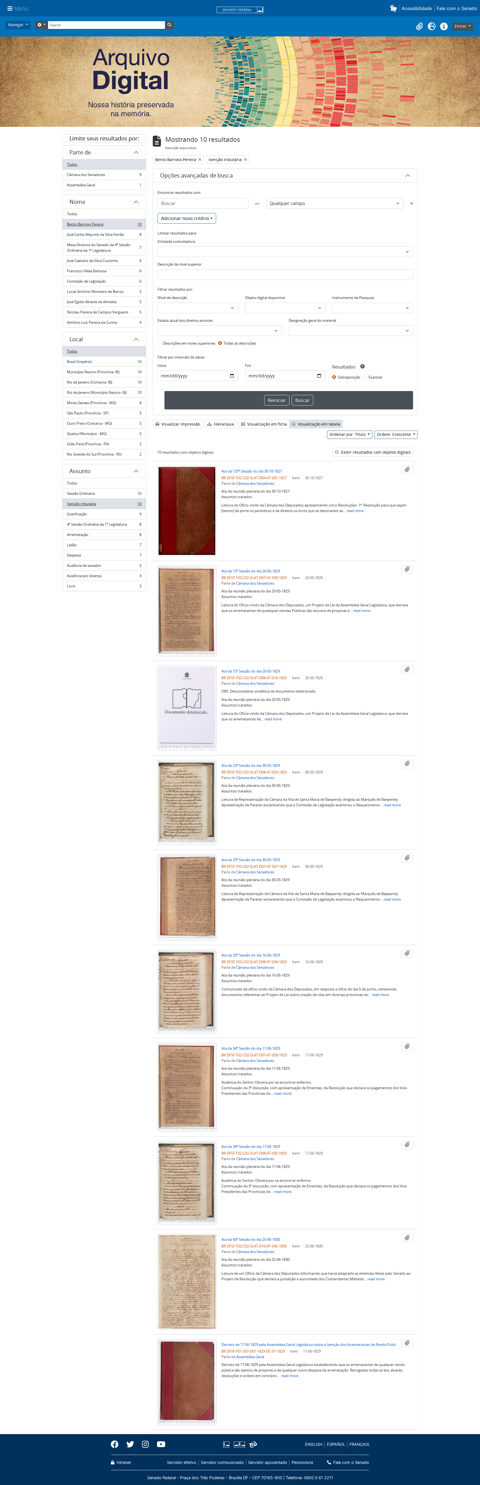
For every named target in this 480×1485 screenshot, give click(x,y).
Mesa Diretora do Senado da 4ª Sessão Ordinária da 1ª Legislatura (104, 247)
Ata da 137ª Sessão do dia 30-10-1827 (251, 471)
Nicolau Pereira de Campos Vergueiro (104, 313)
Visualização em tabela (318, 424)
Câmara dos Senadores (104, 176)
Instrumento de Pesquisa (353, 297)
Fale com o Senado (457, 8)
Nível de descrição (172, 297)
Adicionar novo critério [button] (185, 218)
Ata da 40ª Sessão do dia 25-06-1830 (250, 1239)
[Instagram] (145, 1444)
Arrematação (104, 536)
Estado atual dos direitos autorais (185, 320)
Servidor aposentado (267, 1462)
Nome (77, 202)
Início (162, 365)
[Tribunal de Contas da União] (252, 1444)
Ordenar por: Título (348, 434)
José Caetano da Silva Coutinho (104, 262)
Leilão (104, 546)
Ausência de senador (104, 567)
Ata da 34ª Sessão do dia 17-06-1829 (250, 1048)
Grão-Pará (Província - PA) (104, 445)
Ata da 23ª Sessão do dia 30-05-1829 (250, 765)
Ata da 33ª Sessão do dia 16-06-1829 (250, 955)
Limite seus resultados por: (104, 138)
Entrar (461, 26)
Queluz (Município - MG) (104, 435)
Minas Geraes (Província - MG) (104, 404)
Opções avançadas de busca (196, 175)
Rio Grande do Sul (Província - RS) (104, 455)
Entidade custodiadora (176, 241)
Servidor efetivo (181, 1462)
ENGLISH (313, 1444)
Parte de (80, 152)
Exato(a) (375, 377)
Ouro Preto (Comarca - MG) (104, 425)
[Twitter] (130, 1444)
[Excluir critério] (411, 203)
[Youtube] (159, 1444)
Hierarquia (223, 424)
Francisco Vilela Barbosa (104, 272)
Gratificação (104, 515)
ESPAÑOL (336, 1444)
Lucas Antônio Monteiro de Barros (104, 293)
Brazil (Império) (104, 363)
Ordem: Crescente (394, 434)
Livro (104, 587)
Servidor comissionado (222, 1462)
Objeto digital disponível (265, 297)
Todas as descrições (240, 343)
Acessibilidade (417, 8)
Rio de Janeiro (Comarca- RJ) (104, 383)
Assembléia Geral (104, 186)
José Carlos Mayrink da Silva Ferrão (104, 236)
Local (76, 339)
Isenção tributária (104, 505)
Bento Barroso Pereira (104, 225)
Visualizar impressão (180, 424)
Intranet (123, 1462)
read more (355, 510)
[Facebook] (116, 1444)
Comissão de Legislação (104, 282)
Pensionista (302, 1462)
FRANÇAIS (359, 1444)
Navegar (16, 24)
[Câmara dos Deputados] (227, 1444)
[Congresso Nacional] (239, 1444)
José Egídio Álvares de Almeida (104, 303)
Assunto (80, 471)
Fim (248, 365)
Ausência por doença (104, 577)
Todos (72, 164)
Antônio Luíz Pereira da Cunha (104, 323)
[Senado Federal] (240, 10)
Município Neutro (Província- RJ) (104, 373)
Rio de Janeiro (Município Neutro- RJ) (104, 394)
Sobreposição (349, 377)
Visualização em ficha (266, 424)
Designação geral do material (312, 320)
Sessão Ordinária (104, 495)
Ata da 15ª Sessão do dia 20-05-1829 (250, 571)
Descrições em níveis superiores (189, 343)
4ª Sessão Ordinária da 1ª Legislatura (104, 526)
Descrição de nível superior (180, 264)
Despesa (104, 556)
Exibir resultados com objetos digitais (375, 452)
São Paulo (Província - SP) (104, 414)
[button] (394, 8)
